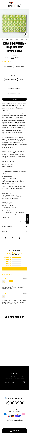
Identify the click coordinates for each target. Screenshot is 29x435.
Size (15, 62)
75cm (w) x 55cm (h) (20, 66)
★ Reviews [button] (27, 219)
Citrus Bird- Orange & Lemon (14, 93)
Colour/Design (14, 75)
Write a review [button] (14, 269)
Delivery (5, 409)
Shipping (12, 57)
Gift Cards (18, 406)
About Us (12, 406)
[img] (5, 278)
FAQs (22, 406)
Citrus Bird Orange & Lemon (14, 88)
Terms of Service (16, 411)
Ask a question (5, 231)
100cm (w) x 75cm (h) (14, 71)
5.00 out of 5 (18, 253)
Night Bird (18, 84)
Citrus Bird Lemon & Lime (10, 79)
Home (10, 411)
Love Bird (10, 84)
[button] (5, 61)
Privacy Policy (22, 409)
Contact (7, 406)
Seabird (21, 79)
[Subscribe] (23, 382)
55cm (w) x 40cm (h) (8, 66)
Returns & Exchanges (13, 409)
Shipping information (7, 226)
